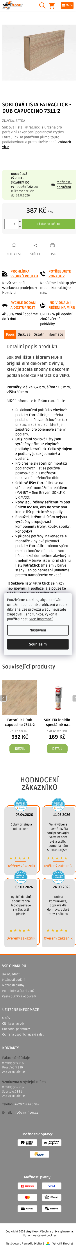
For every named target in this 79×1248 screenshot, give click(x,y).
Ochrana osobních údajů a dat (23, 1034)
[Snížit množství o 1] (20, 226)
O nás (6, 1018)
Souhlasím (38, 644)
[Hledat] (42, 5)
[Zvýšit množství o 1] (20, 221)
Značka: (13, 121)
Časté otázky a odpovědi (19, 996)
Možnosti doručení (64, 184)
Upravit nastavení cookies (39, 1235)
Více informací (41, 619)
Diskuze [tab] (24, 334)
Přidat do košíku (48, 224)
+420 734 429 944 (26, 1104)
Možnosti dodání (13, 980)
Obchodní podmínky (16, 1029)
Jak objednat (11, 974)
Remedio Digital (32, 1243)
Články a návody (13, 1023)
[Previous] (3, 698)
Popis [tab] (10, 334)
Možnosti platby (13, 985)
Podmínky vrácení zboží (18, 991)
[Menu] (67, 5)
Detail (20, 749)
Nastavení (38, 630)
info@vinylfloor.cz (25, 1112)
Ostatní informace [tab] (48, 334)
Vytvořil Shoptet (62, 1243)
